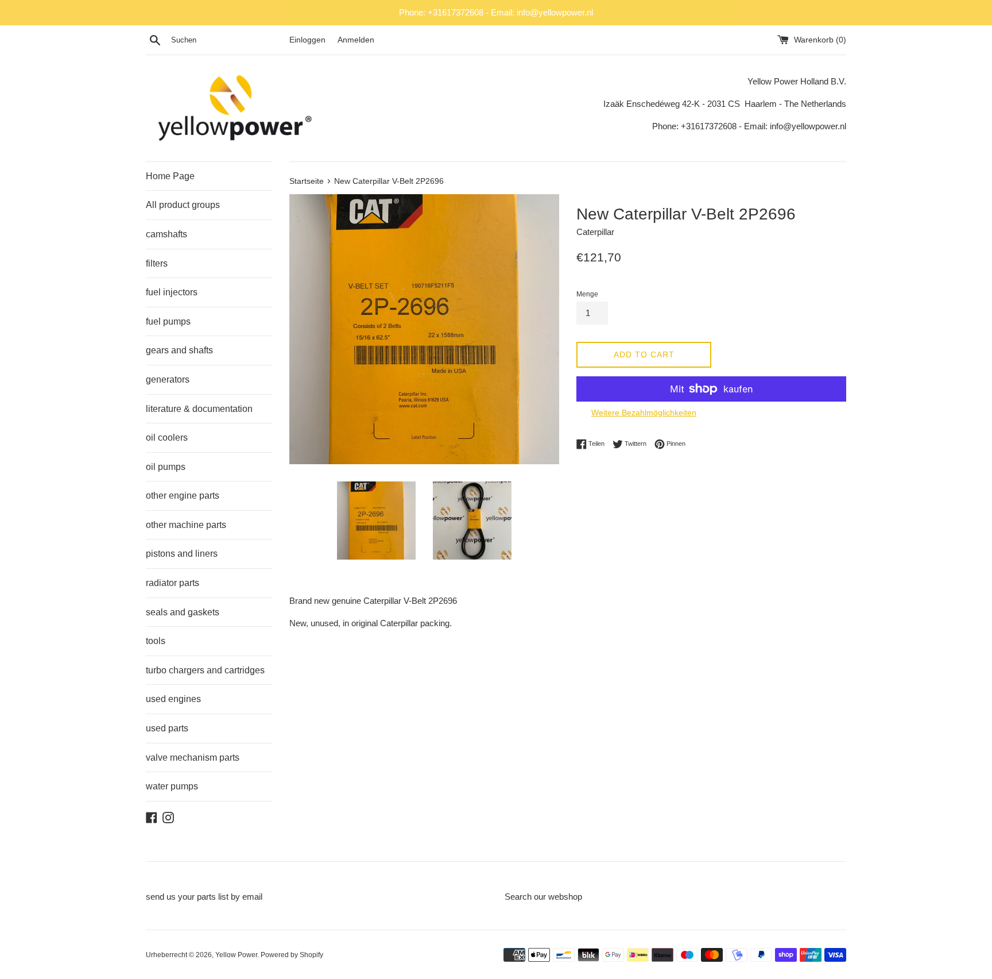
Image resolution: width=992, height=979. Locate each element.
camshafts (166, 234)
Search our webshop (543, 896)
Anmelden (356, 40)
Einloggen (307, 40)
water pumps (172, 786)
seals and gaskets (182, 612)
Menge (587, 294)
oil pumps (165, 467)
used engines (173, 699)
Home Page (170, 176)
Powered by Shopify (292, 955)
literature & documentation (199, 409)
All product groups (183, 205)
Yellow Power (236, 955)
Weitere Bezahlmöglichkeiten (643, 412)
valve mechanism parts (192, 757)
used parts (167, 728)
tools (155, 641)
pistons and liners (182, 553)
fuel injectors (171, 292)
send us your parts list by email (204, 896)
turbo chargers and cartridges (205, 670)
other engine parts (182, 495)
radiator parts (172, 583)
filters (157, 263)
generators (167, 379)
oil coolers (167, 437)
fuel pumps (168, 321)
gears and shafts (179, 350)
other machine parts (186, 525)
